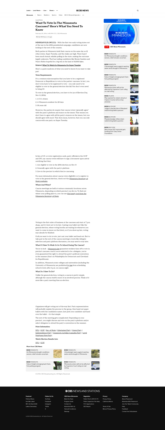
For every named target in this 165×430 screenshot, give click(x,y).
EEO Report (87, 406)
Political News (30, 399)
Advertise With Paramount (130, 401)
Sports (54, 15)
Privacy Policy (107, 399)
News (39, 15)
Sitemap (66, 411)
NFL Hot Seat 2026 (31, 404)
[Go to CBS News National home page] (82, 10)
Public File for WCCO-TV (91, 399)
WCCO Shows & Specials (72, 15)
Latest (28, 10)
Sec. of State (51, 330)
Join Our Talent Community (130, 404)
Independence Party (43, 333)
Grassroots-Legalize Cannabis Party (67, 333)
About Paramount (127, 399)
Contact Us (67, 404)
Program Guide (68, 401)
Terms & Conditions (70, 409)
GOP (42, 330)
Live (45, 10)
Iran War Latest (30, 401)
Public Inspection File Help (92, 401)
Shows (52, 10)
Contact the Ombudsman (129, 411)
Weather (46, 15)
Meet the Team (68, 399)
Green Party (77, 330)
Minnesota (29, 15)
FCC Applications (89, 404)
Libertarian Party (64, 330)
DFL (37, 330)
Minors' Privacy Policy (109, 409)
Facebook (48, 401)
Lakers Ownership (31, 406)
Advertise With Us (69, 406)
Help (123, 406)
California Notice (108, 401)
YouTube (47, 399)
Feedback (125, 409)
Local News (36, 10)
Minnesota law (53, 249)
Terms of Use (107, 406)
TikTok (47, 406)
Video (60, 15)
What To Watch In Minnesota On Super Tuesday (61, 65)
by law (69, 265)
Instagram (48, 404)
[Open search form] (138, 10)
